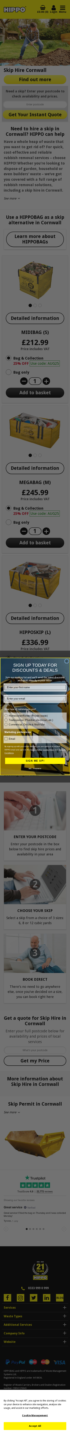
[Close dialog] (67, 661)
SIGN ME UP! (35, 760)
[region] (35, 1411)
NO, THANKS (35, 768)
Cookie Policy (48, 750)
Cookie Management (35, 1415)
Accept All (35, 1426)
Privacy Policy (36, 750)
